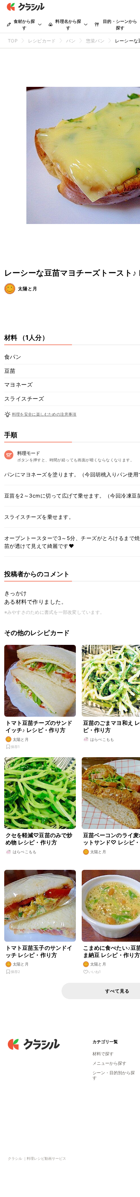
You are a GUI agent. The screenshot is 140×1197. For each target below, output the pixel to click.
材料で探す (103, 1053)
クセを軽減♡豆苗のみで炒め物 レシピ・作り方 (39, 839)
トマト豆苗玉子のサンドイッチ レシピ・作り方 (39, 951)
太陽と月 (27, 288)
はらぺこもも (102, 739)
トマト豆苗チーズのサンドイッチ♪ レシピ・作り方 (39, 726)
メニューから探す (109, 1063)
